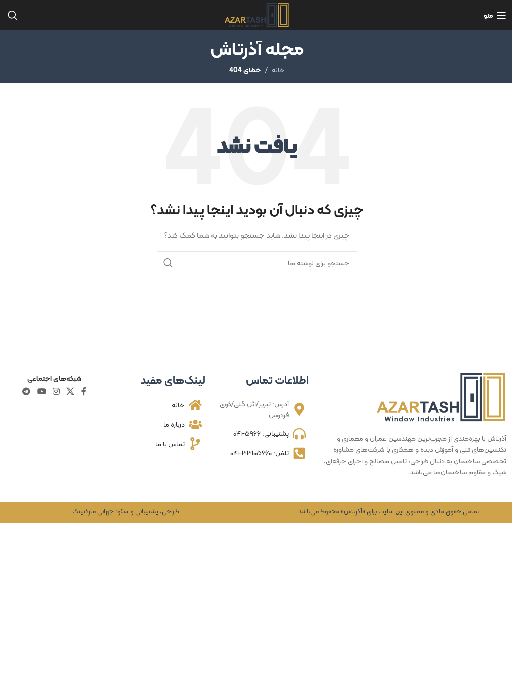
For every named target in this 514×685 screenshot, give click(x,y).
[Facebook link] (84, 391)
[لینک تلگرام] (26, 391)
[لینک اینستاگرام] (56, 391)
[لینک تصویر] (441, 397)
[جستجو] (13, 15)
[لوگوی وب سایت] (257, 14)
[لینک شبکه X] (70, 391)
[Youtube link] (41, 391)
